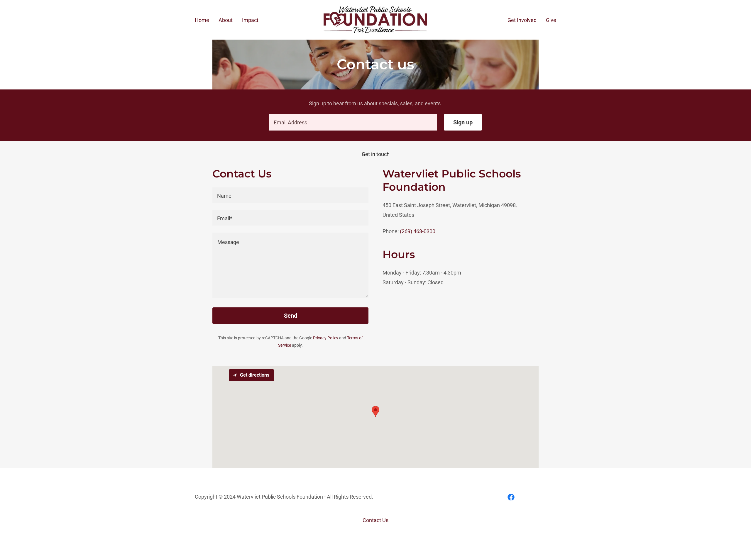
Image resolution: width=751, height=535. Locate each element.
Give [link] (551, 20)
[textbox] (353, 122)
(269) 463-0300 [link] (417, 231)
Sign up (463, 122)
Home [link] (202, 20)
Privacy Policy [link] (325, 338)
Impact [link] (250, 20)
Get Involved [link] (522, 20)
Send (290, 315)
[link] (375, 19)
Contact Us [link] (375, 520)
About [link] (226, 20)
